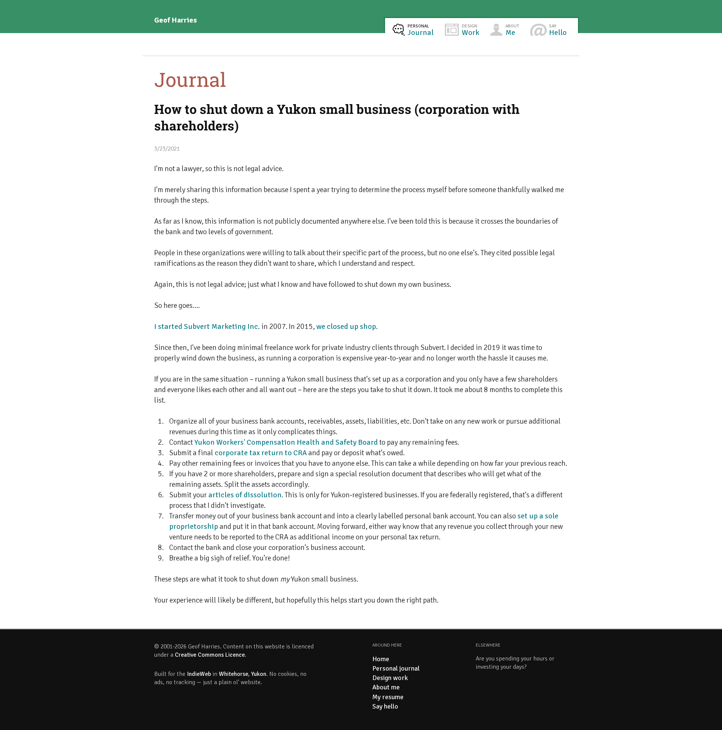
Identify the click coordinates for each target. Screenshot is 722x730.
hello (558, 30)
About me (386, 687)
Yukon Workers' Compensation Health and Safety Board (286, 442)
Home (380, 659)
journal (421, 30)
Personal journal (396, 668)
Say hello (385, 706)
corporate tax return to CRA (261, 452)
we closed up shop (346, 326)
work (470, 30)
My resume (387, 697)
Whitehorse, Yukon (242, 674)
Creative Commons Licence (210, 655)
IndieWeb (199, 674)
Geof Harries (175, 20)
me (512, 30)
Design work (390, 678)
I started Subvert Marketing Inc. (207, 326)
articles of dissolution (245, 495)
